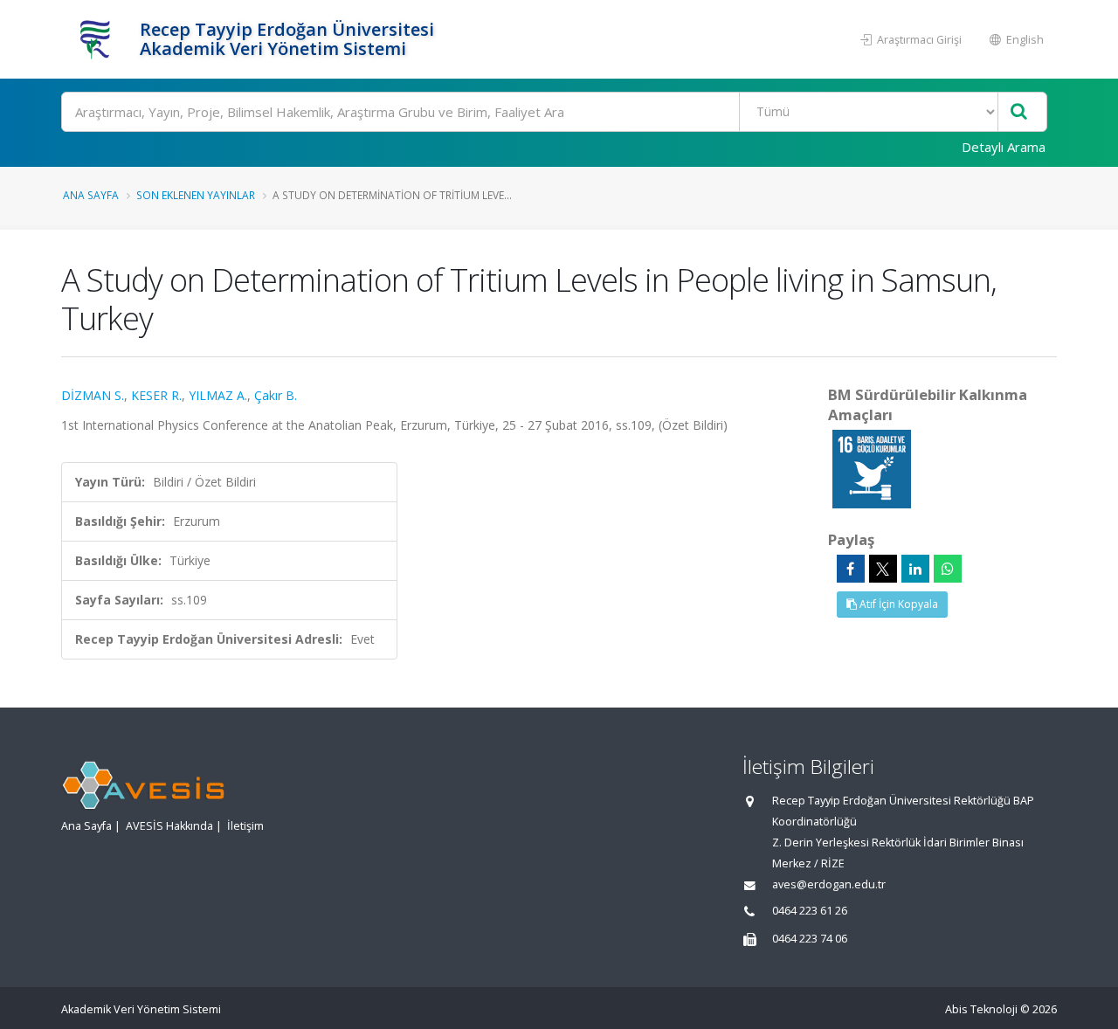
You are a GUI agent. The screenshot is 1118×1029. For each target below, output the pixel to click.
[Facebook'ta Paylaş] (851, 569)
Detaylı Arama (1004, 146)
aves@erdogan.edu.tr (829, 884)
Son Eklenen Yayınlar (195, 195)
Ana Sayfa (91, 195)
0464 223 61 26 (809, 910)
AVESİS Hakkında (169, 825)
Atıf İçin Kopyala (897, 604)
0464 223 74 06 (809, 938)
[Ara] (1019, 112)
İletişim (245, 825)
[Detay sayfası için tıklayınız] (871, 467)
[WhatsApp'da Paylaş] (948, 569)
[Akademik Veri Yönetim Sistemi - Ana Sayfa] (98, 39)
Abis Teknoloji (981, 1009)
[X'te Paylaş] (883, 569)
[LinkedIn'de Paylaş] (915, 569)
